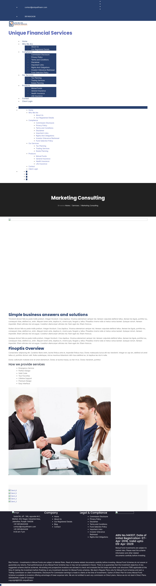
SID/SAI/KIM (14, 578)
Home (24, 41)
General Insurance (38, 91)
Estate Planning (37, 83)
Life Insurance (37, 96)
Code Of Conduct (27, 578)
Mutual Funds (36, 88)
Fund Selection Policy (39, 72)
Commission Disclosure (40, 55)
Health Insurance (38, 93)
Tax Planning (36, 78)
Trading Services (38, 80)
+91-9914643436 (21, 524)
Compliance (27, 52)
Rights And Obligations (40, 67)
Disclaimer (35, 62)
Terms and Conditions (40, 60)
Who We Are (27, 44)
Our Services (27, 75)
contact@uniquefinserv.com (36, 7)
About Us (35, 47)
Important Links (37, 65)
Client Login (27, 101)
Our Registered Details (40, 49)
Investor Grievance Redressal (43, 70)
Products (26, 85)
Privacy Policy (37, 57)
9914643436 (30, 16)
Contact (25, 98)
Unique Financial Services (40, 33)
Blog (56, 524)
